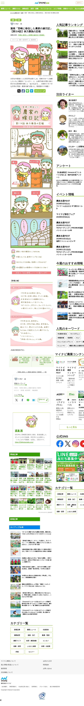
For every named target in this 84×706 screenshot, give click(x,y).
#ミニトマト (61, 345)
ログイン (79, 2)
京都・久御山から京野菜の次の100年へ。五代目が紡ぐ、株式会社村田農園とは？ (39, 480)
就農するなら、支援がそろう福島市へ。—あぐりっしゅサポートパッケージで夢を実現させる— (22, 493)
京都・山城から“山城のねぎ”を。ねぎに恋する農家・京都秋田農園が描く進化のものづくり (23, 480)
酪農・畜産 (45, 635)
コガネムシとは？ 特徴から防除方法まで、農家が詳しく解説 (31, 507)
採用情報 (34, 686)
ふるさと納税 (31, 646)
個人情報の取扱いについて (10, 665)
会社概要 (4, 686)
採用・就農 (34, 8)
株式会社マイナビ (6, 683)
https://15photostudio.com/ (24, 442)
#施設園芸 (35, 390)
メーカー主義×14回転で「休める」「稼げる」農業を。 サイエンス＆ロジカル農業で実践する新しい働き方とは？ (14, 480)
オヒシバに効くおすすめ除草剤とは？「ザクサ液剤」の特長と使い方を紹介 (39, 507)
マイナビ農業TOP (15, 12)
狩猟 (17, 652)
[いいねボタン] (12, 23)
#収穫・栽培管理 (25, 390)
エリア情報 (57, 8)
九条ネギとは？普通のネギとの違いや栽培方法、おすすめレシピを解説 (47, 493)
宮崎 (19, 20)
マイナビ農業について (8, 661)
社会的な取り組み (24, 686)
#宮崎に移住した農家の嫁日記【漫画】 (30, 388)
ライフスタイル (46, 8)
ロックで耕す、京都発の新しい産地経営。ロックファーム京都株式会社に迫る (47, 467)
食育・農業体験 (31, 641)
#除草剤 (70, 338)
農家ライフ (17, 641)
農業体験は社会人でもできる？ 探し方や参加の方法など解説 (31, 467)
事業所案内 (13, 686)
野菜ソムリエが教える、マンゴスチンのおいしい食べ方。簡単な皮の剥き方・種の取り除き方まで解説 (47, 507)
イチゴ (14, 39)
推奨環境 (4, 668)
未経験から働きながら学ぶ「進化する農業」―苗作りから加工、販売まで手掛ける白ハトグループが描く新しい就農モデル (14, 493)
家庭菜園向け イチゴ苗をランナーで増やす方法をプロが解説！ (14, 507)
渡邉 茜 (19, 430)
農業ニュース (5, 8)
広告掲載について (7, 672)
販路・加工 (31, 635)
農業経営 (25, 8)
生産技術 (46, 629)
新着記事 (17, 629)
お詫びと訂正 (47, 661)
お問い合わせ (47, 668)
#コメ (78, 338)
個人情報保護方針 (55, 686)
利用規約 (46, 665)
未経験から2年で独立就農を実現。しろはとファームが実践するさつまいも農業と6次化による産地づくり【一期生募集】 (14, 467)
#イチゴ (16, 390)
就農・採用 (17, 646)
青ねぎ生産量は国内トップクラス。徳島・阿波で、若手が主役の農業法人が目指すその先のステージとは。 (39, 467)
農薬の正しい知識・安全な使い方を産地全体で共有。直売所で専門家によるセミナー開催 (39, 493)
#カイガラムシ (75, 334)
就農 (22, 12)
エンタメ (46, 641)
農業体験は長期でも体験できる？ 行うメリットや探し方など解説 (31, 480)
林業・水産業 (45, 646)
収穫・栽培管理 (23, 39)
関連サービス (68, 8)
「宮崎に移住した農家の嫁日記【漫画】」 (30, 372)
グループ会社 (43, 686)
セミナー (31, 652)
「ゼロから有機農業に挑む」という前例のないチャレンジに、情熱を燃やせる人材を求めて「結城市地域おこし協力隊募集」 (22, 467)
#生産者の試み (62, 334)
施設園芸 (33, 39)
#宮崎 (16, 388)
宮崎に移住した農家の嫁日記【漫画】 (31, 35)
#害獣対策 (60, 338)
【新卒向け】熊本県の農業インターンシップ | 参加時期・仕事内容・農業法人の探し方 (47, 480)
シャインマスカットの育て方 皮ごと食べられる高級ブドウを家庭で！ (22, 507)
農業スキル (16, 8)
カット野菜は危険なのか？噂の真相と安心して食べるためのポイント (31, 493)
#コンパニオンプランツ (65, 342)
